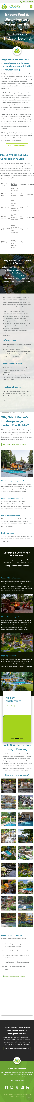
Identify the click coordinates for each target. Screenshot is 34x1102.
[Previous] (3, 995)
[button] (31, 6)
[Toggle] (3, 944)
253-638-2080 (19, 1081)
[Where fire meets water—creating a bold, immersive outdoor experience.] (8, 786)
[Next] (31, 995)
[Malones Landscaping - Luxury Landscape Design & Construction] (14, 6)
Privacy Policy (20, 1096)
